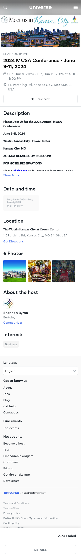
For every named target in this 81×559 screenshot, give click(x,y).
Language (10, 362)
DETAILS (40, 549)
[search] (5, 7)
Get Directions (13, 241)
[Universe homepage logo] (40, 8)
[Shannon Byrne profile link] (40, 303)
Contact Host (12, 322)
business (11, 344)
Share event (43, 99)
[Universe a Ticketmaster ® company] (40, 493)
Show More (11, 175)
